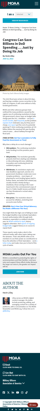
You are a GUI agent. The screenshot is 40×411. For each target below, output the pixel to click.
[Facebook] (4, 393)
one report (12, 125)
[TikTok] (26, 393)
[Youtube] (17, 393)
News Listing (15, 27)
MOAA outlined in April (17, 221)
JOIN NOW (20, 272)
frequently (21, 120)
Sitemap (24, 404)
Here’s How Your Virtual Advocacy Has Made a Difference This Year (20, 207)
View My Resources (20, 20)
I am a (10, 14)
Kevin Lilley (8, 292)
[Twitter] (8, 393)
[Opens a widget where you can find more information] (32, 405)
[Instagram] (22, 393)
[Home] (10, 4)
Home (5, 27)
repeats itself (7, 123)
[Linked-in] (13, 393)
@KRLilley (6, 311)
